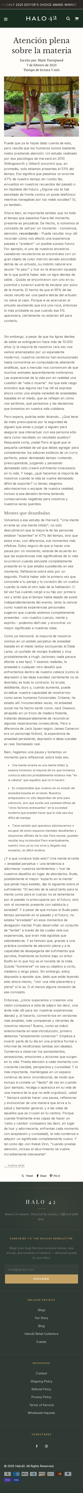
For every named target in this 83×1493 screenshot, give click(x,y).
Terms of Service (41, 1405)
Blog (41, 1326)
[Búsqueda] (68, 18)
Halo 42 (41, 1201)
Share (43, 1175)
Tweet (29, 1175)
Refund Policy (41, 1389)
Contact (41, 1373)
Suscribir (41, 1278)
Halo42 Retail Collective (41, 1333)
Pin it (57, 1175)
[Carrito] (76, 18)
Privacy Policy (41, 1397)
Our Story (41, 1318)
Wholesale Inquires (41, 1413)
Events (41, 1341)
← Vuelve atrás (14, 1165)
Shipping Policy (41, 1381)
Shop (41, 1310)
